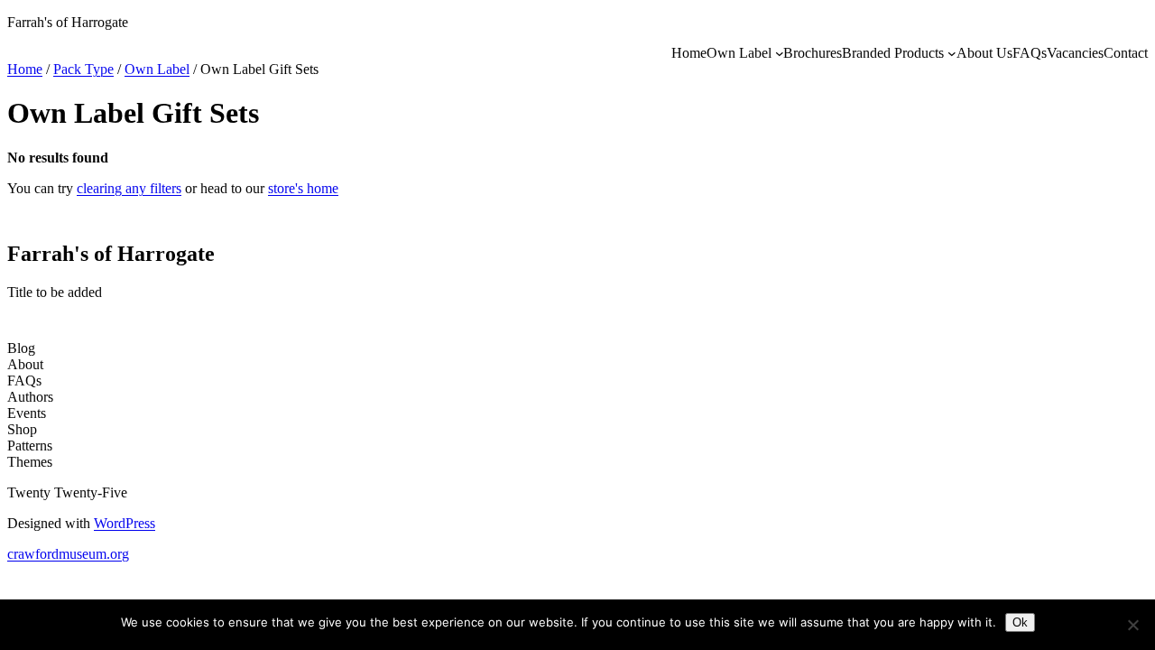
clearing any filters (129, 188)
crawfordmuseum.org (68, 554)
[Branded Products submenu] (951, 53)
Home (24, 69)
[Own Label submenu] (779, 53)
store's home (303, 188)
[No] (1132, 625)
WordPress (124, 523)
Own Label (157, 69)
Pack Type (83, 69)
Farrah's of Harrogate (67, 22)
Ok (1020, 622)
